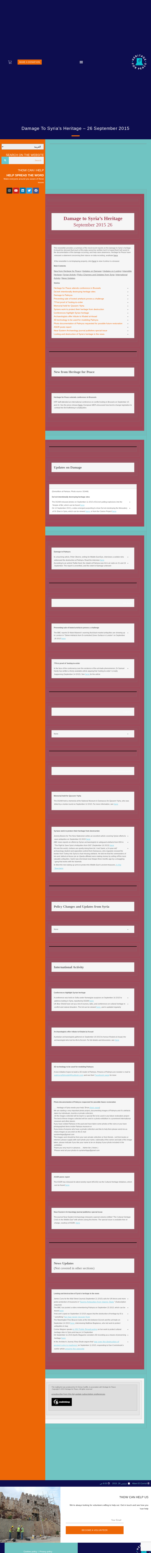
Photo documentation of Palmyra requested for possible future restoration (88, 323)
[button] (81, 62)
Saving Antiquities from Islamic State (97, 1302)
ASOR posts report (62, 327)
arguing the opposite (74, 1349)
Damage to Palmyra (63, 295)
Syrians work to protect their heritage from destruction (79, 309)
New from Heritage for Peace (67, 271)
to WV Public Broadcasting (85, 1329)
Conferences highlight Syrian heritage (71, 313)
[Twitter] (29, 191)
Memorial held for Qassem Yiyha (69, 306)
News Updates (68, 278)
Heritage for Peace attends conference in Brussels (77, 288)
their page (94, 1107)
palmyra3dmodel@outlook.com (68, 1075)
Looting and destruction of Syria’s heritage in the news (79, 334)
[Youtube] (16, 191)
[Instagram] (9, 191)
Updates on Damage (92, 271)
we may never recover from (77, 1317)
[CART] (10, 62)
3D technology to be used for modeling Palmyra (76, 320)
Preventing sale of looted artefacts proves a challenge (79, 298)
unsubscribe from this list (63, 1394)
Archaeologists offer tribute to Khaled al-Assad (75, 316)
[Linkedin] (23, 191)
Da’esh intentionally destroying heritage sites (74, 291)
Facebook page (102, 1075)
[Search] (5, 160)
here (116, 255)
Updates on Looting (112, 271)
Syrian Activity (69, 274)
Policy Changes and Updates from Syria (95, 274)
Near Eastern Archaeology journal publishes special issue (80, 330)
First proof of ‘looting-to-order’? (68, 302)
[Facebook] (36, 191)
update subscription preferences (90, 1394)
